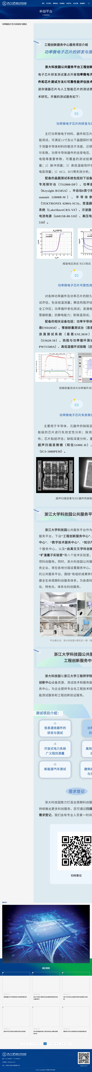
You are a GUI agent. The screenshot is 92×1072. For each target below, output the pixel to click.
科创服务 (62, 3)
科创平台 (68, 3)
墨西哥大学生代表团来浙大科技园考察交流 (74, 1031)
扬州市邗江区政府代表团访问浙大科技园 (14, 1031)
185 (63, 1043)
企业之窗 (75, 3)
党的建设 (82, 3)
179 (49, 1043)
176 (37, 1043)
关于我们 (48, 3)
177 (41, 1043)
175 (33, 1043)
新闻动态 (55, 3)
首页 (43, 3)
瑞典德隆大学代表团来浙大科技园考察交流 (15, 997)
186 (67, 1043)
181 (56, 1043)
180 (52, 1043)
